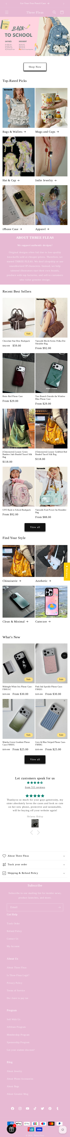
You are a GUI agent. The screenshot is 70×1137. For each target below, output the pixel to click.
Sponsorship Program (18, 1042)
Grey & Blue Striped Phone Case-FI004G (50, 743)
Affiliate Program (16, 1027)
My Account (13, 946)
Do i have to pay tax (17, 998)
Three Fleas (39, 1135)
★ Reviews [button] (67, 571)
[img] (35, 782)
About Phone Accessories (20, 1079)
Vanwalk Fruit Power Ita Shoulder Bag (50, 511)
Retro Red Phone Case (13, 396)
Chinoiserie (10, 581)
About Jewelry (14, 1071)
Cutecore (41, 621)
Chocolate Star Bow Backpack (16, 341)
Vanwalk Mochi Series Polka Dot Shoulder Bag (50, 342)
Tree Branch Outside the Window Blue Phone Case (50, 397)
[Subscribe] (59, 907)
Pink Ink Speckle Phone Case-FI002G (49, 688)
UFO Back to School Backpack (17, 510)
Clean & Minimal (14, 621)
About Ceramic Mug (17, 1094)
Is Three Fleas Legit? (18, 975)
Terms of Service (16, 990)
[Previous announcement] (6, 3)
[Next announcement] (63, 3)
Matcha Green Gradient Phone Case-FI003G (16, 743)
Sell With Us (13, 1019)
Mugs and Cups (45, 131)
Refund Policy (14, 931)
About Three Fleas (16, 967)
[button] (7, 12)
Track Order (13, 923)
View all (35, 527)
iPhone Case (11, 229)
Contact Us (12, 938)
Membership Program (18, 1035)
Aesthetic (41, 581)
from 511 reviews (35, 787)
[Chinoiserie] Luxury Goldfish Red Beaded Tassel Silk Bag (51, 453)
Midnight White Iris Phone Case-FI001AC (17, 688)
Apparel (40, 229)
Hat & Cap (9, 180)
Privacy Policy (14, 983)
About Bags (13, 1086)
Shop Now (35, 66)
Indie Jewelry (44, 180)
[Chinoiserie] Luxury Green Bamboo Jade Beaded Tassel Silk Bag (17, 454)
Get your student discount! (21, 1050)
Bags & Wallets (12, 131)
